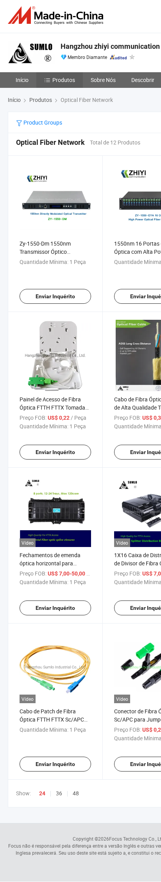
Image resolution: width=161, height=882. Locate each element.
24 (42, 793)
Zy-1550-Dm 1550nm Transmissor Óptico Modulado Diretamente (47, 252)
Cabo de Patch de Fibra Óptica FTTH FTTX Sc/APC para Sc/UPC (52, 719)
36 (59, 793)
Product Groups (42, 122)
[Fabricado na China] (57, 15)
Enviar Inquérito (55, 296)
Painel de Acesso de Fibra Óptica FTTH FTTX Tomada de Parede (52, 407)
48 (76, 793)
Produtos (63, 80)
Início (22, 80)
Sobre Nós (103, 80)
